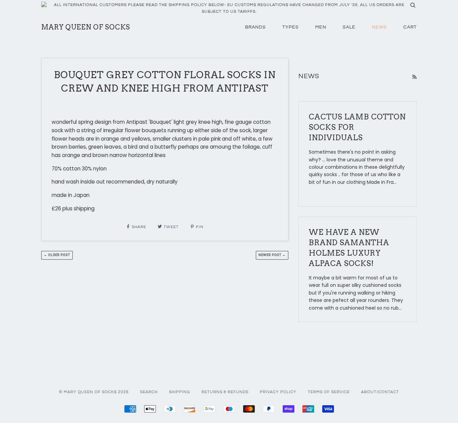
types (290, 27)
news (379, 27)
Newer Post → (272, 255)
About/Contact (380, 392)
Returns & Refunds (225, 392)
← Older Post (57, 255)
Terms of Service (329, 392)
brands (255, 27)
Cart (410, 27)
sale (349, 27)
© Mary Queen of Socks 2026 (94, 392)
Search (149, 392)
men (320, 27)
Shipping (179, 392)
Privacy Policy (278, 392)
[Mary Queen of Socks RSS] (414, 77)
